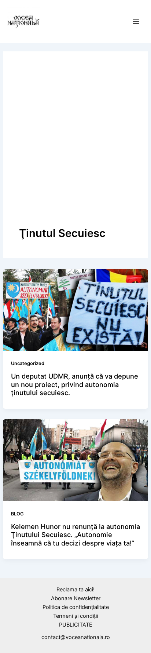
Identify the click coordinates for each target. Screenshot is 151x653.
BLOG (17, 514)
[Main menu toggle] (136, 21)
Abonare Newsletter (75, 598)
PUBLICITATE (75, 624)
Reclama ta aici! (75, 589)
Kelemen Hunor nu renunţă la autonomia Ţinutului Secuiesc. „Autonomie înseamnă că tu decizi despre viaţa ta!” (75, 534)
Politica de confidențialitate (76, 607)
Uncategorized (27, 363)
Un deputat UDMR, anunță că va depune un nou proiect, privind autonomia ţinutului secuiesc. (74, 384)
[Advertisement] (75, 146)
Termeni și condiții (75, 616)
